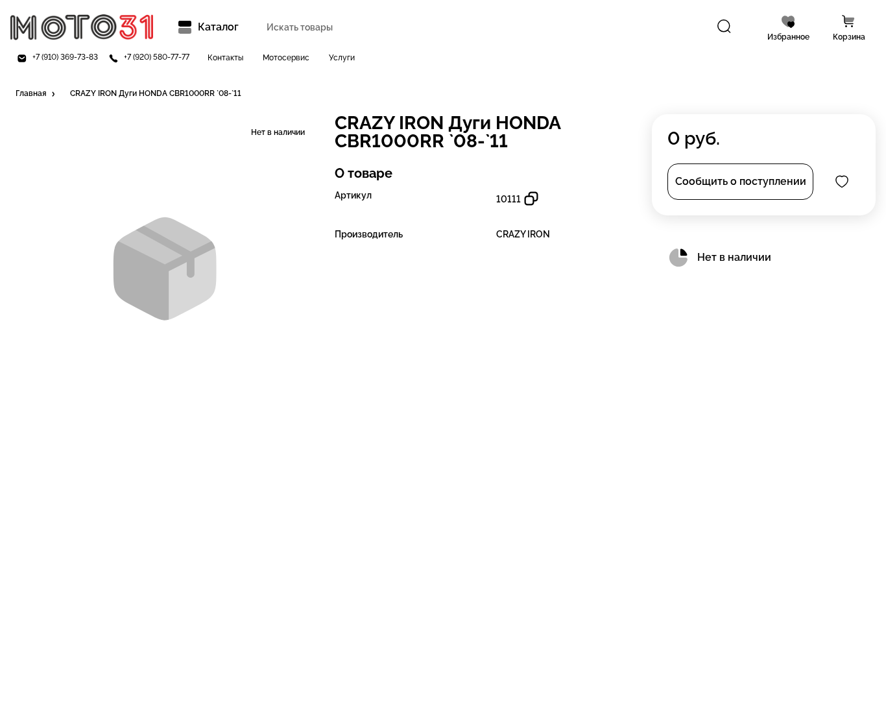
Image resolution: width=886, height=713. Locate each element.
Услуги (342, 58)
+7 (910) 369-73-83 (65, 57)
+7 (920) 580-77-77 (156, 57)
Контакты (225, 58)
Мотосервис (286, 58)
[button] (36, 94)
